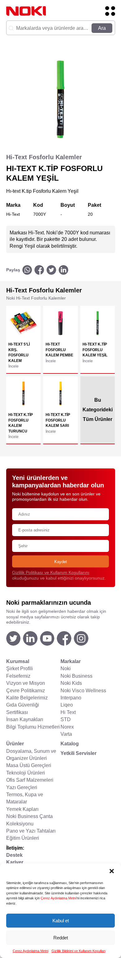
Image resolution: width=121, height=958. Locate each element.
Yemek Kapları (22, 809)
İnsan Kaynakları (24, 719)
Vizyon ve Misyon (25, 683)
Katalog (69, 743)
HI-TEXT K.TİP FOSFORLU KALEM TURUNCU (20, 423)
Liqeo (66, 704)
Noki (65, 668)
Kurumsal (17, 661)
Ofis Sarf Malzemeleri (29, 780)
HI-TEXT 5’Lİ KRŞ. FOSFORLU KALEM (19, 352)
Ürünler (15, 743)
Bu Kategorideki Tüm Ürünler (98, 409)
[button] (112, 871)
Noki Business (76, 676)
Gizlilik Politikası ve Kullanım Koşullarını (50, 572)
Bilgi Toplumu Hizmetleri (33, 727)
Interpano (70, 697)
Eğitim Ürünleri (22, 838)
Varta (66, 734)
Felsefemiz (18, 676)
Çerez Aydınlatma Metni (58, 898)
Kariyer (14, 862)
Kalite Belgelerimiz (27, 697)
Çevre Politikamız (25, 690)
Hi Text (68, 712)
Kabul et (60, 920)
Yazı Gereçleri (21, 787)
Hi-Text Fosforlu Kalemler (44, 157)
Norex (67, 727)
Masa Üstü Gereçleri (28, 765)
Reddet (60, 937)
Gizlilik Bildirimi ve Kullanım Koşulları (78, 951)
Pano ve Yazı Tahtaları (31, 831)
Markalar (70, 661)
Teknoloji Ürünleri (25, 772)
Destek (14, 855)
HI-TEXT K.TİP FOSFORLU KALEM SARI (58, 420)
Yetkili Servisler (78, 753)
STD (65, 719)
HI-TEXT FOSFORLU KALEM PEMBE (59, 349)
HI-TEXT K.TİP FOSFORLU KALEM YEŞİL (95, 349)
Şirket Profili (19, 668)
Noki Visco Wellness (83, 690)
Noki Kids (71, 683)
